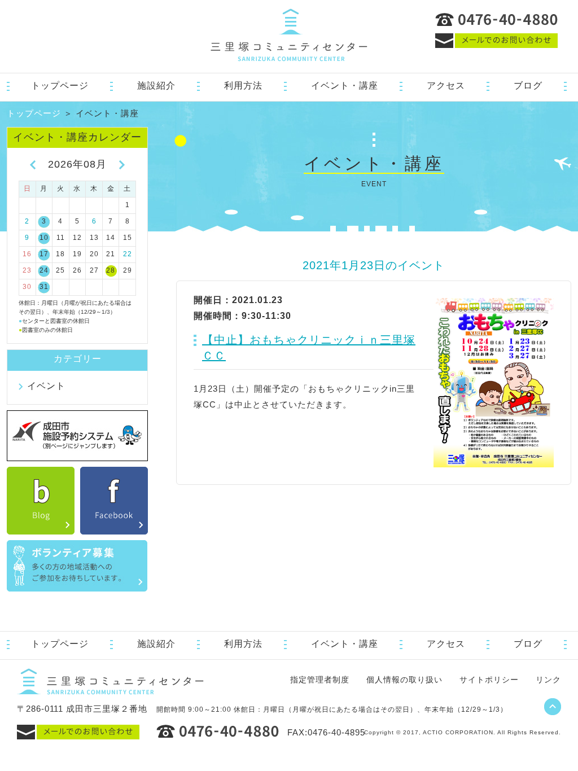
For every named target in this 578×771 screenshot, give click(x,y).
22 (127, 254)
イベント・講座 (344, 85)
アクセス (446, 85)
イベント (46, 386)
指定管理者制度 (319, 679)
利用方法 (243, 85)
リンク (548, 679)
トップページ (60, 85)
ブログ (528, 85)
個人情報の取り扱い (404, 679)
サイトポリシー (489, 679)
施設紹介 (156, 85)
